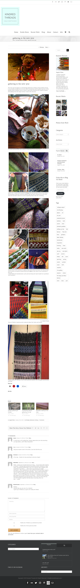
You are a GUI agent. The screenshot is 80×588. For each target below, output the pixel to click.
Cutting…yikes (60, 169)
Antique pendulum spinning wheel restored (61, 162)
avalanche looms (61, 218)
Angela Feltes (12, 420)
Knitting (36, 420)
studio (58, 262)
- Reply (29, 438)
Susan (27, 193)
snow (66, 256)
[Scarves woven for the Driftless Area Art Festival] (58, 113)
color (63, 223)
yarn (67, 280)
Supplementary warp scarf (48, 549)
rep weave (64, 251)
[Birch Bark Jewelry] (64, 113)
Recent (62, 151)
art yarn (59, 215)
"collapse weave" (61, 207)
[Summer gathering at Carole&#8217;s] (14, 406)
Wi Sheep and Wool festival (61, 277)
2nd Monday (26, 420)
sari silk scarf (45, 562)
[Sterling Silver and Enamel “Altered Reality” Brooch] (58, 108)
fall (67, 229)
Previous (42, 47)
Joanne (14, 438)
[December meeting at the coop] (42, 406)
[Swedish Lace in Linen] (64, 102)
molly (58, 248)
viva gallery (59, 270)
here (31, 271)
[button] (69, 32)
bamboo (59, 221)
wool (58, 280)
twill (63, 264)
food (58, 234)
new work (64, 248)
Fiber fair (64, 232)
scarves (63, 254)
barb (64, 221)
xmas (62, 280)
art (62, 212)
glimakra (63, 234)
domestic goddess (61, 226)
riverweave (15, 454)
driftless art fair (60, 229)
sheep (58, 256)
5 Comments (41, 420)
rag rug (58, 251)
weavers (59, 273)
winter (64, 273)
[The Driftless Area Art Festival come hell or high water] (44, 557)
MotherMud (15, 462)
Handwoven (32, 420)
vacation (59, 267)
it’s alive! (59, 155)
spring (64, 259)
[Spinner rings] (58, 102)
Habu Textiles (60, 237)
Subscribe (60, 193)
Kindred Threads (46, 320)
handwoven (59, 240)
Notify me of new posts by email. (28, 525)
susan (58, 264)
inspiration (59, 243)
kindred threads (16, 484)
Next (46, 47)
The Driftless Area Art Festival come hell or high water (58, 556)
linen (64, 245)
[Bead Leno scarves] (64, 108)
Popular (58, 151)
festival (58, 232)
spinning (59, 259)
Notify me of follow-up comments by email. (31, 522)
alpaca (58, 212)
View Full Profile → (61, 91)
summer (64, 262)
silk (62, 256)
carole (58, 223)
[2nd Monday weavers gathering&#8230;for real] (28, 406)
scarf (58, 254)
